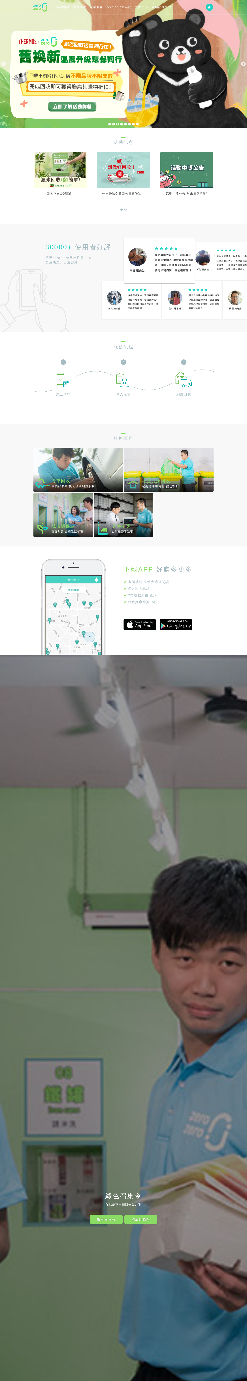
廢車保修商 (106, 1219)
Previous (3, 64)
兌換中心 (141, 7)
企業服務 (96, 7)
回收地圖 (63, 7)
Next (243, 64)
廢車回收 (79, 7)
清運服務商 (141, 1219)
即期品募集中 (161, 7)
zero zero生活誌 (119, 7)
